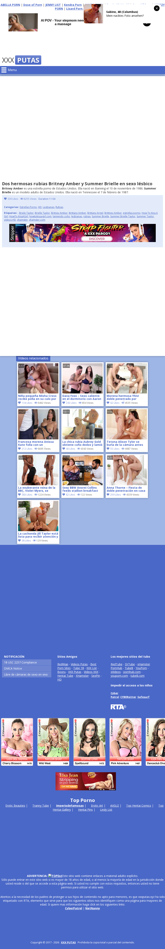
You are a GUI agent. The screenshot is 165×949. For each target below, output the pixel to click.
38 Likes (26, 540)
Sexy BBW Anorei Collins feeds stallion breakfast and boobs (80, 489)
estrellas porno (131, 213)
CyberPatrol (73, 908)
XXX (20, 60)
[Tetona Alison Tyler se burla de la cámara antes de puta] (127, 438)
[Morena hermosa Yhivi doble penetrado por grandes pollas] (127, 392)
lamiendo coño (61, 216)
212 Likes (27, 448)
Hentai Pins (85, 809)
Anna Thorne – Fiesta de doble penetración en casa (126, 489)
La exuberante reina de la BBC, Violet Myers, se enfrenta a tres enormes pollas (36, 489)
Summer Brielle (100, 216)
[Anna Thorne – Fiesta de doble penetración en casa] (127, 484)
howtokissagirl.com (40, 216)
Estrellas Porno (28, 207)
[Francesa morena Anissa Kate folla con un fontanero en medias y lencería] (38, 438)
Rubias (59, 207)
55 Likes (114, 448)
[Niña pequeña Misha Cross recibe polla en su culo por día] (38, 392)
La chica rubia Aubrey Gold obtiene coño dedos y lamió (82, 443)
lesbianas (76, 216)
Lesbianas (48, 207)
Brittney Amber (113, 213)
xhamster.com (37, 219)
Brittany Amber (77, 213)
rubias (87, 216)
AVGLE (114, 805)
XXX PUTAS (68, 942)
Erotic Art (97, 805)
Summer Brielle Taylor (122, 216)
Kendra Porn (73, 5)
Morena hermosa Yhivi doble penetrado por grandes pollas (123, 397)
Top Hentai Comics (138, 805)
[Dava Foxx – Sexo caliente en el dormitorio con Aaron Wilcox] (82, 392)
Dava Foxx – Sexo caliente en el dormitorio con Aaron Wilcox (81, 397)
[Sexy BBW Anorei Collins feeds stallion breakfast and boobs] (82, 484)
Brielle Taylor (42, 213)
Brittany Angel (95, 213)
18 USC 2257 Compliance (20, 662)
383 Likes (27, 494)
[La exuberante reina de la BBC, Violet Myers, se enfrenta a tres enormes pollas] (38, 484)
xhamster (22, 219)
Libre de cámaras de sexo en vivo (26, 674)
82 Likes (70, 494)
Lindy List (106, 809)
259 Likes (115, 494)
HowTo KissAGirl (18, 216)
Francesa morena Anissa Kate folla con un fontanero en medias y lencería (36, 443)
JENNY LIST (53, 5)
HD (40, 207)
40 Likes (70, 448)
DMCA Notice (13, 668)
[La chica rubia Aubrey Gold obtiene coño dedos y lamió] (82, 438)
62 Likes (114, 403)
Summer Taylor (145, 216)
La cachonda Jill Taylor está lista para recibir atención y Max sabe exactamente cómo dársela (38, 535)
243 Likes (71, 403)
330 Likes (13, 199)
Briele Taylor (26, 213)
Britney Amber (59, 213)
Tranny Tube (40, 805)
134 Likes (27, 403)
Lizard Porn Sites (78, 8)
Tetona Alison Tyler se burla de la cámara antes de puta (125, 443)
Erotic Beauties (15, 805)
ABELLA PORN (10, 5)
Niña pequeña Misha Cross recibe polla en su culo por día (37, 397)
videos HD (10, 219)
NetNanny (92, 908)
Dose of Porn (32, 5)
